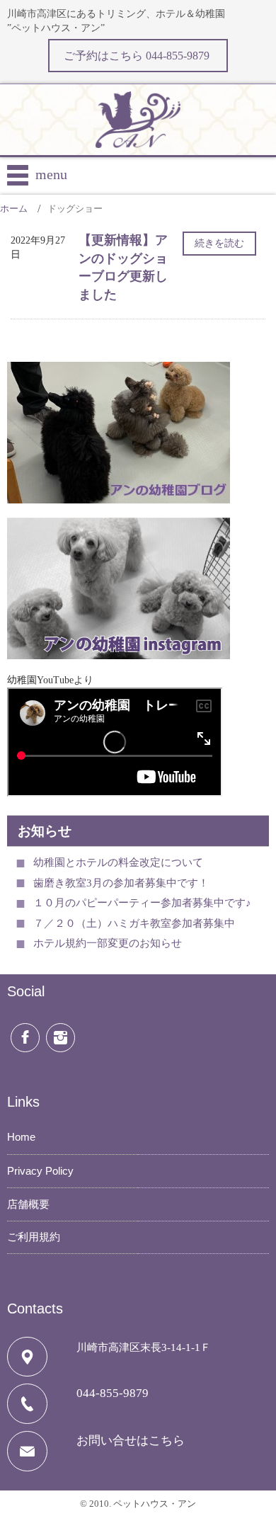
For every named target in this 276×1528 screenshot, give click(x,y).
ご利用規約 (33, 1237)
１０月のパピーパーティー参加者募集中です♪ (142, 902)
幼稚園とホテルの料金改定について (118, 862)
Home (21, 1137)
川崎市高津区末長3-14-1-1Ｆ (143, 1347)
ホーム (14, 208)
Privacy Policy (40, 1171)
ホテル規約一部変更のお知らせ (107, 943)
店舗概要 (28, 1204)
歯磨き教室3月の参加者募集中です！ (121, 883)
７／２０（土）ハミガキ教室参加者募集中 (134, 923)
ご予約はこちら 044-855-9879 (138, 56)
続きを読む (219, 243)
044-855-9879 (112, 1393)
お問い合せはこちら (130, 1440)
